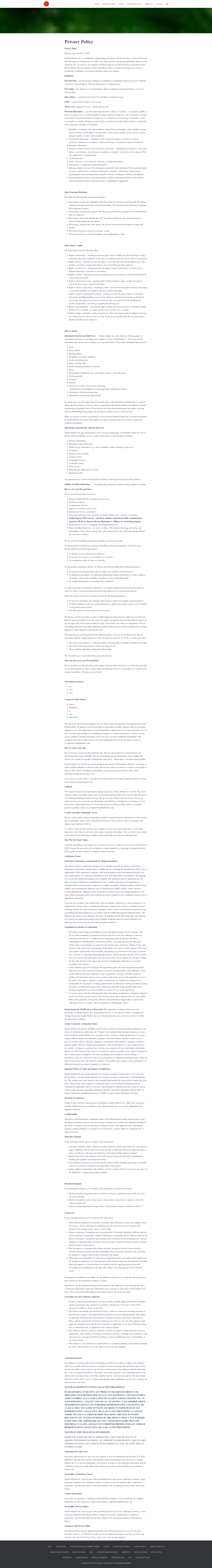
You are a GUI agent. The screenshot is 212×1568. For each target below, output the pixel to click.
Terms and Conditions (99, 1557)
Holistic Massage (79, 1552)
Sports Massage (82, 1557)
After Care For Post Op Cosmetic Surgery (84, 1546)
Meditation (126, 1552)
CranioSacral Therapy (121, 1546)
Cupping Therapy (140, 1546)
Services (148, 4)
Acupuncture (61, 1546)
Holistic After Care (157, 1546)
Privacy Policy (156, 1552)
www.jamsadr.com (74, 891)
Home (97, 4)
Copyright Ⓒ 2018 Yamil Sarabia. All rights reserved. (98, 1563)
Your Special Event (134, 4)
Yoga (130, 1557)
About (121, 4)
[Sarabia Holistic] (46, 4)
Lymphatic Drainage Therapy (107, 1552)
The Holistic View (108, 4)
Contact (160, 4)
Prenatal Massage (140, 1552)
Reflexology (67, 1557)
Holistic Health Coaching (59, 1552)
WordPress (73, 707)
